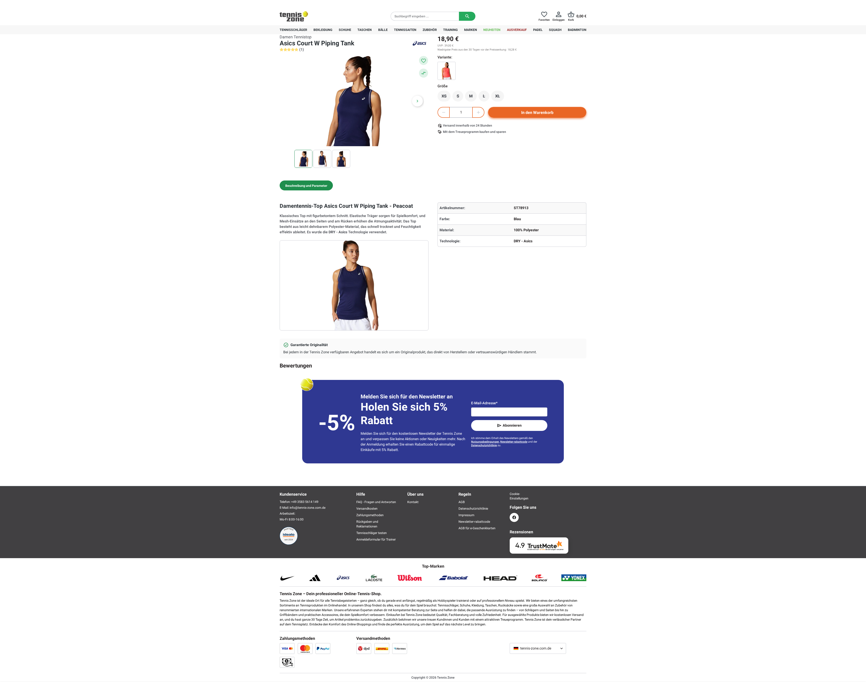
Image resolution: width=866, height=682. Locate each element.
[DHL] (381, 648)
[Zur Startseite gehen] (294, 16)
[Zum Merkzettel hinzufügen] (423, 60)
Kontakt (413, 502)
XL (499, 97)
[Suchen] (467, 16)
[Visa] (287, 648)
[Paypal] (323, 648)
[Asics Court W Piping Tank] (447, 71)
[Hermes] (399, 648)
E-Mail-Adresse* (484, 403)
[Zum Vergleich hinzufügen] (423, 73)
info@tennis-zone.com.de (307, 507)
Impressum (466, 515)
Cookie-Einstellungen (514, 496)
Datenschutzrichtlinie (484, 445)
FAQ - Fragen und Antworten (376, 502)
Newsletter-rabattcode (513, 441)
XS (446, 97)
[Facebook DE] (514, 517)
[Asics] (419, 43)
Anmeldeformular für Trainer (376, 539)
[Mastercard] (305, 648)
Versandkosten (367, 508)
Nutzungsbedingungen (485, 441)
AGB (461, 502)
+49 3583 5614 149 (308, 3)
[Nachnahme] (287, 662)
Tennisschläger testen (371, 533)
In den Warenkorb (537, 112)
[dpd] (363, 648)
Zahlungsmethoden (370, 515)
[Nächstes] (417, 101)
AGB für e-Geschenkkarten (476, 528)
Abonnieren (512, 425)
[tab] (306, 185)
